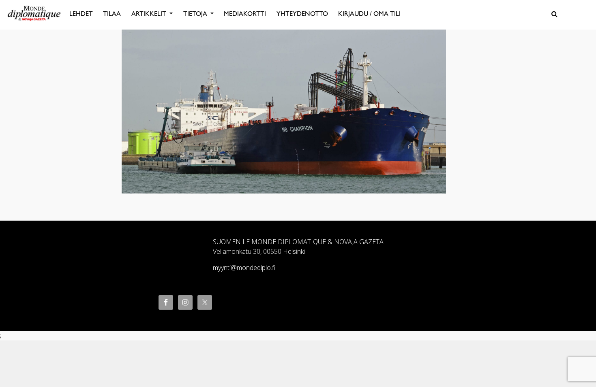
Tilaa (112, 13)
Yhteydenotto (302, 13)
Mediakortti (245, 13)
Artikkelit (149, 13)
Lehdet (81, 13)
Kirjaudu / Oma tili (369, 13)
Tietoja (196, 13)
